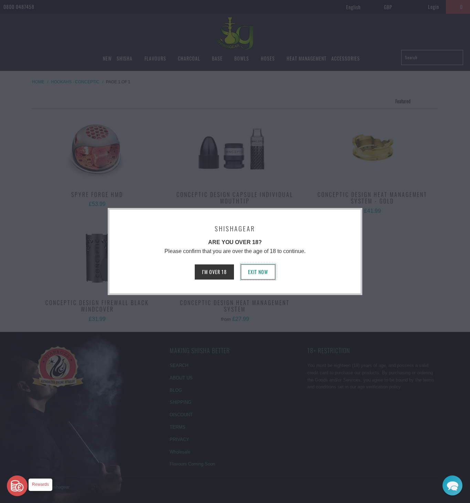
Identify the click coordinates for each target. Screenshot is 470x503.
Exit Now (258, 271)
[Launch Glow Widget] (17, 485)
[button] (452, 485)
